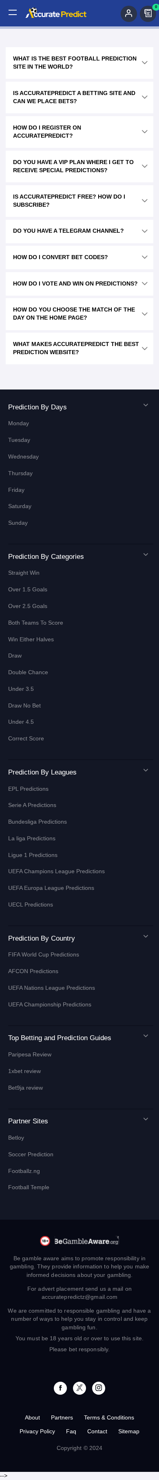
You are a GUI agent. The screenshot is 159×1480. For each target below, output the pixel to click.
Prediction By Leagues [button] (42, 772)
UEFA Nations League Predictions (51, 988)
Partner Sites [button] (28, 1121)
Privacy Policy (37, 1431)
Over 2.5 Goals (27, 606)
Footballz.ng (24, 1171)
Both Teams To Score (35, 623)
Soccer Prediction (30, 1154)
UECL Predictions (30, 905)
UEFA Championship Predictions (49, 1005)
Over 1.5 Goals (27, 589)
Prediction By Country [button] (41, 938)
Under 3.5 (21, 689)
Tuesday (19, 440)
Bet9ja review (25, 1088)
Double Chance (28, 672)
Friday (16, 490)
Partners (62, 1418)
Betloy (16, 1138)
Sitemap (128, 1431)
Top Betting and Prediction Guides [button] (59, 1038)
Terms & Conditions (109, 1418)
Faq (71, 1431)
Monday (18, 423)
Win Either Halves (31, 639)
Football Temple (28, 1187)
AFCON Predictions (33, 971)
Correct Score (26, 739)
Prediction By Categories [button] (46, 556)
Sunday (18, 523)
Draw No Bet (24, 706)
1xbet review (24, 1071)
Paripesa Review (29, 1055)
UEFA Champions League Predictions (56, 871)
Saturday (19, 506)
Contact (97, 1431)
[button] (12, 12)
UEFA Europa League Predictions (51, 888)
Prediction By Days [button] (37, 407)
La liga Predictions (31, 838)
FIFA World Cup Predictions (43, 955)
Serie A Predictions (32, 805)
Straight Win (24, 573)
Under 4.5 (21, 722)
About (32, 1418)
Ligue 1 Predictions (32, 855)
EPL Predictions (28, 789)
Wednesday (23, 457)
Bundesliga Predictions (37, 822)
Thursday (20, 473)
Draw (15, 656)
